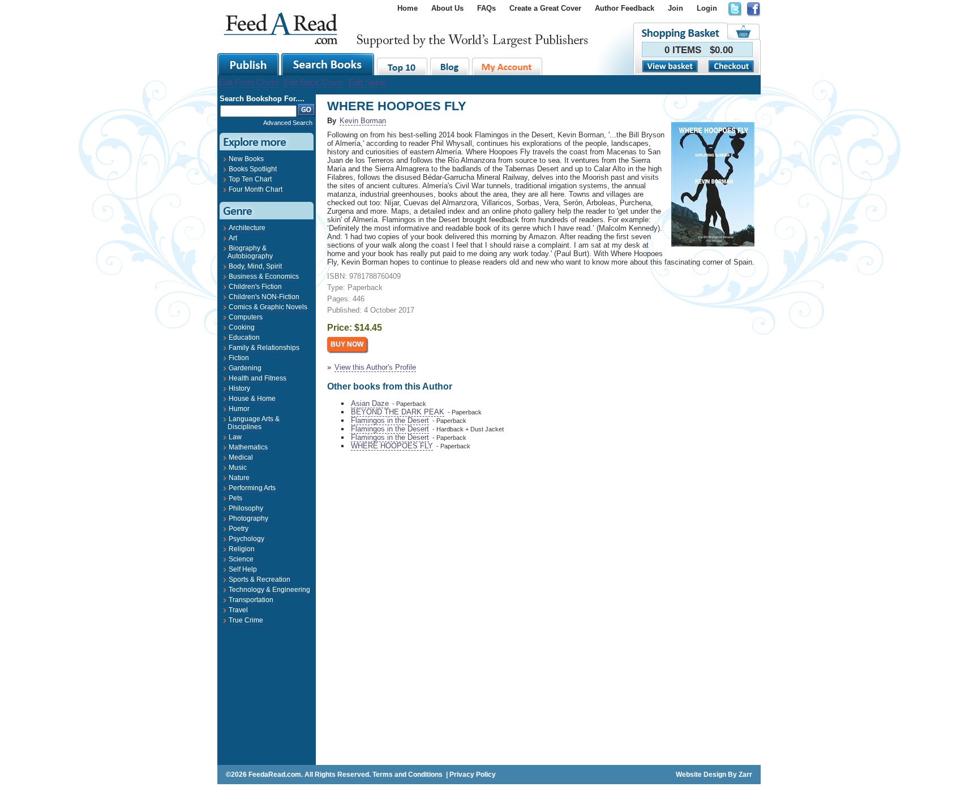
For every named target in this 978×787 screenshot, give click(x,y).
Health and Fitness (257, 378)
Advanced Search (287, 122)
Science (241, 559)
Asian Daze (370, 403)
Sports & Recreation (259, 579)
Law (235, 437)
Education (244, 337)
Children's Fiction (255, 287)
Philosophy (246, 508)
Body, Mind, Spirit (255, 266)
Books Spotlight (253, 169)
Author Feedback (624, 8)
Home (407, 8)
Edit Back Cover (314, 82)
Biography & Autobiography (250, 252)
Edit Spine (367, 82)
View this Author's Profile (375, 367)
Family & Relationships (264, 348)
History (239, 388)
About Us (447, 8)
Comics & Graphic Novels (268, 307)
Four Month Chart (255, 189)
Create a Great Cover (545, 8)
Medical (241, 457)
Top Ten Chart (250, 179)
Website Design (701, 775)
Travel (238, 610)
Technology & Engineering (269, 590)
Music (238, 468)
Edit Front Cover (248, 82)
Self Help (243, 569)
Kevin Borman (363, 120)
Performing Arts (252, 488)
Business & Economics (264, 276)
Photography (248, 518)
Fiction (239, 358)
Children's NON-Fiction (264, 297)
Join (675, 8)
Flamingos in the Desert (390, 420)
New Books (246, 159)
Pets (235, 498)
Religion (242, 549)
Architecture (247, 228)
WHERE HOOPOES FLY (392, 446)
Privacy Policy (472, 775)
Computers (246, 317)
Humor (239, 409)
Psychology (246, 539)
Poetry (238, 529)
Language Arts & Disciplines (254, 423)
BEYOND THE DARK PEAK (397, 412)
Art (233, 238)
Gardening (245, 368)
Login (707, 8)
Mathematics (248, 447)
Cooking (242, 327)
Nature (239, 478)
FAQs (486, 8)
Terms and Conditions (407, 775)
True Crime (246, 620)
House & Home (252, 399)
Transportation (251, 600)
